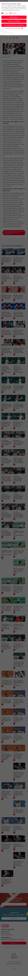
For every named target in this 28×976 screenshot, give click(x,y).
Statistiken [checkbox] (14, 13)
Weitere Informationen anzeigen (13, 28)
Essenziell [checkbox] (6, 13)
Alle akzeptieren (14, 17)
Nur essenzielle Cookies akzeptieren (14, 25)
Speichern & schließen (14, 21)
